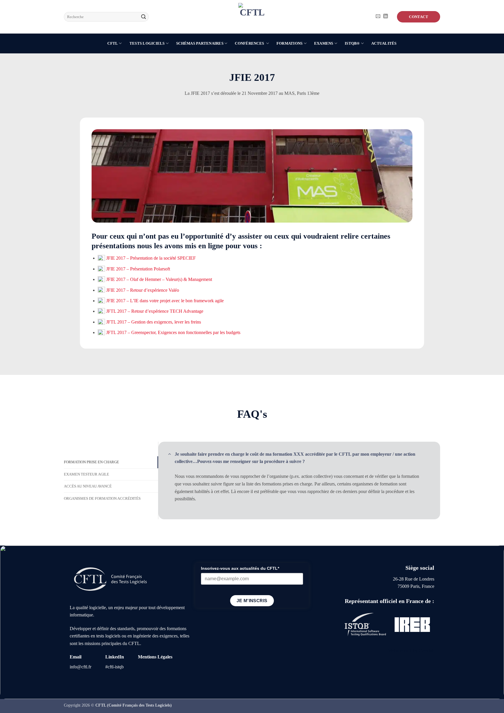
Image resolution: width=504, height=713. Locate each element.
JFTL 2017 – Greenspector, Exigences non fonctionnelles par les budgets (173, 332)
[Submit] (143, 17)
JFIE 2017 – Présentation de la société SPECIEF (150, 258)
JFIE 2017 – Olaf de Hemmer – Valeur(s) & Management (158, 279)
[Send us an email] (378, 16)
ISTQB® (352, 43)
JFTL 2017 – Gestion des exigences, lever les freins (153, 321)
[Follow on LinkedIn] (385, 16)
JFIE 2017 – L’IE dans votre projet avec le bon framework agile (164, 300)
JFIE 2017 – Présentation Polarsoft (137, 268)
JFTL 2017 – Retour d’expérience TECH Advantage (154, 311)
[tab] (111, 462)
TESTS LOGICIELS (147, 43)
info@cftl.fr (80, 666)
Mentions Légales (155, 656)
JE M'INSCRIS (252, 600)
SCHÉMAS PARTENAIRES (199, 43)
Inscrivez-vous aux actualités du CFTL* (240, 568)
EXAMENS (323, 43)
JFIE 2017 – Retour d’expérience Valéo (142, 290)
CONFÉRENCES (250, 43)
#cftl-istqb (114, 666)
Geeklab (426, 650)
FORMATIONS (289, 43)
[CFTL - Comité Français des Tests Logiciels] (252, 17)
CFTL (112, 43)
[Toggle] (169, 453)
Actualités (384, 43)
